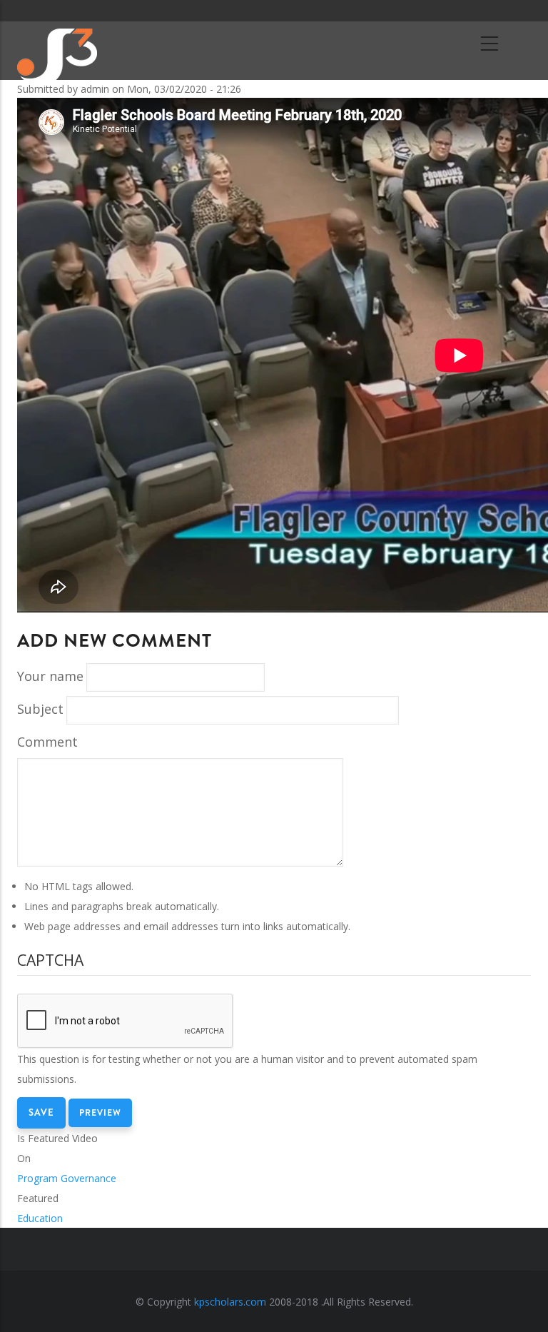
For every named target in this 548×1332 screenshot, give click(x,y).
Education (40, 1218)
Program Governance (66, 1178)
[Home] (72, 50)
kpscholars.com (230, 1301)
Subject (40, 708)
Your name (50, 676)
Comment (47, 741)
